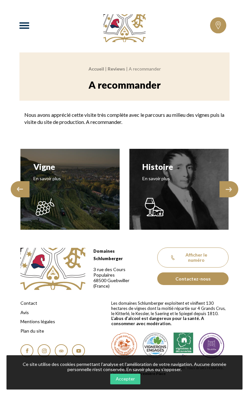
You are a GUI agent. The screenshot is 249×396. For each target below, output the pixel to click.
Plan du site (32, 331)
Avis (24, 312)
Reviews (116, 69)
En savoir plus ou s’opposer (153, 369)
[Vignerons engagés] (155, 345)
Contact (28, 303)
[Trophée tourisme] (211, 345)
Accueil (96, 69)
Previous (20, 189)
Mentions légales (37, 321)
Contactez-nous (193, 278)
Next (228, 189)
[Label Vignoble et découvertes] (183, 345)
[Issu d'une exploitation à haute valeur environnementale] (124, 345)
